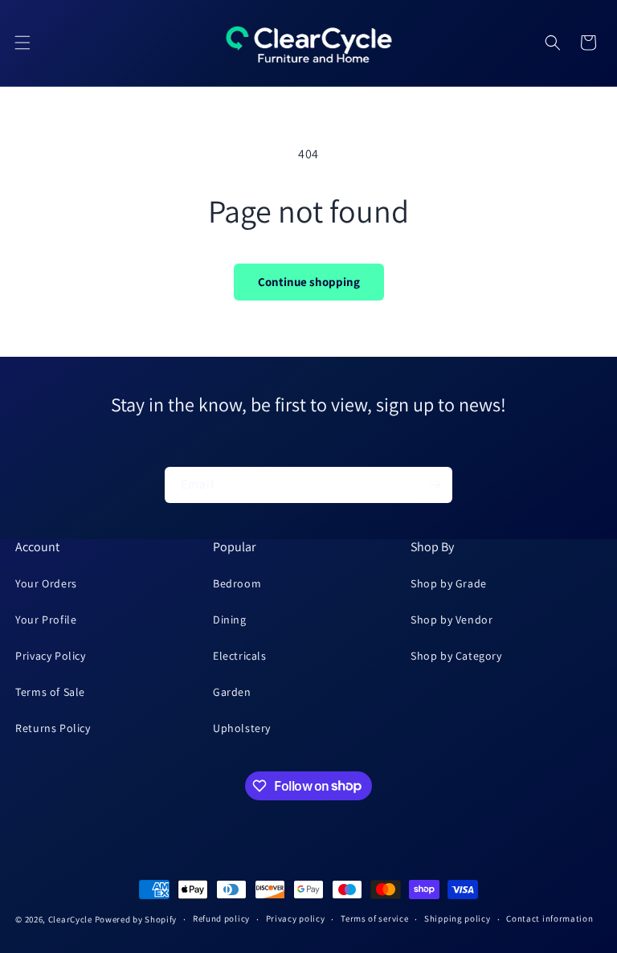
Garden (232, 692)
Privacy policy (295, 918)
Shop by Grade (449, 583)
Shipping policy (457, 918)
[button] (22, 42)
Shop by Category (456, 655)
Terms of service (374, 918)
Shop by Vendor (451, 619)
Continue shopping (309, 281)
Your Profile (45, 619)
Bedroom (237, 583)
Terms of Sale (50, 692)
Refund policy (221, 918)
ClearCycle (70, 919)
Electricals (240, 655)
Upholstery (242, 728)
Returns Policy (52, 728)
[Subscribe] (434, 485)
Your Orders (46, 583)
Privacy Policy (50, 655)
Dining (230, 619)
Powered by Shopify (136, 919)
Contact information (549, 918)
